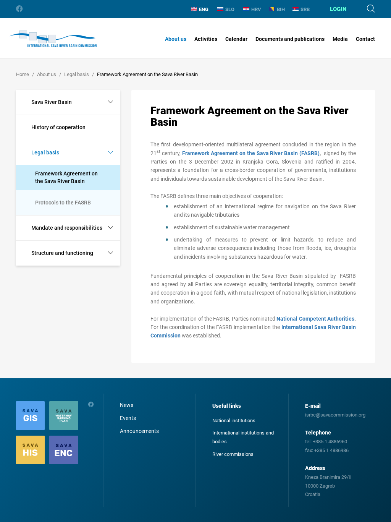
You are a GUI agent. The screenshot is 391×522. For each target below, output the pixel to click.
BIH (281, 9)
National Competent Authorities (315, 319)
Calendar (236, 39)
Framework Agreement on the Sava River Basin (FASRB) (251, 153)
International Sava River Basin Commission (53, 39)
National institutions (233, 420)
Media (340, 39)
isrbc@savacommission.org (335, 415)
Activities (205, 39)
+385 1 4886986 (331, 450)
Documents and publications (290, 39)
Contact (365, 39)
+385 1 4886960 (330, 441)
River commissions (233, 454)
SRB (305, 9)
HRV (256, 9)
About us (175, 39)
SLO (229, 9)
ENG (203, 9)
